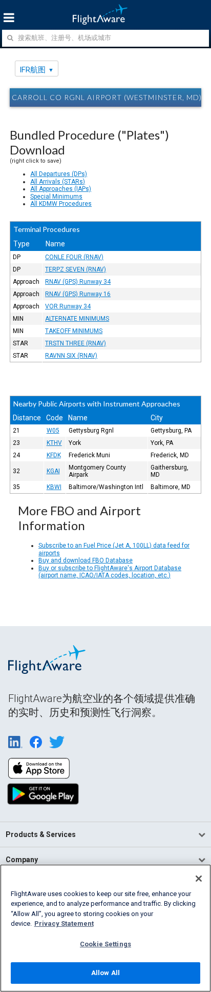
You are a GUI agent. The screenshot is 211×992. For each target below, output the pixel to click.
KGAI (53, 471)
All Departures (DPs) (58, 174)
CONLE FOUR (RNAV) (74, 257)
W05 (53, 430)
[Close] (198, 878)
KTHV (54, 442)
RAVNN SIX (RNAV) (71, 355)
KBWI (54, 487)
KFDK (54, 455)
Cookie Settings (105, 944)
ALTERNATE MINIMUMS (77, 318)
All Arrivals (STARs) (57, 181)
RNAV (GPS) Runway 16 (78, 294)
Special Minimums (56, 196)
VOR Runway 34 (68, 306)
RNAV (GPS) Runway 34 (78, 281)
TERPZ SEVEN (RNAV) (75, 269)
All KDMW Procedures (61, 203)
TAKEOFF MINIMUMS (73, 331)
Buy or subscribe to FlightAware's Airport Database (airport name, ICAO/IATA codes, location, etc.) (109, 572)
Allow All (105, 973)
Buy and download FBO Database (85, 560)
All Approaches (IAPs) (60, 188)
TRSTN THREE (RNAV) (75, 343)
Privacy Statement (64, 923)
